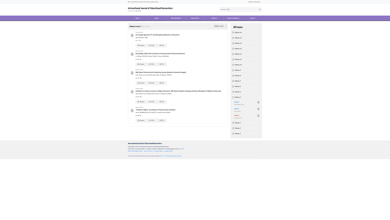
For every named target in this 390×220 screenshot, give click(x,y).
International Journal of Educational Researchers (150, 9)
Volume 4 (238, 97)
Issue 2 (237, 110)
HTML (152, 45)
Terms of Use (148, 151)
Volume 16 (238, 32)
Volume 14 (238, 43)
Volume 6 (238, 86)
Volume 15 (238, 38)
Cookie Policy (168, 151)
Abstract (141, 45)
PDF (162, 45)
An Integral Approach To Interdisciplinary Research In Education (158, 35)
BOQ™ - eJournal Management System (170, 156)
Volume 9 (238, 70)
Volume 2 (238, 128)
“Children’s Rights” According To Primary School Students (156, 110)
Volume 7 (238, 81)
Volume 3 (238, 123)
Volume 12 (238, 54)
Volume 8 (238, 75)
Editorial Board (176, 18)
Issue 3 (239, 103)
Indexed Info (195, 18)
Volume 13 (238, 49)
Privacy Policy (158, 151)
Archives (214, 18)
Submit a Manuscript (254, 2)
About (157, 18)
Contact (252, 18)
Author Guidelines (233, 18)
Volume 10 (238, 65)
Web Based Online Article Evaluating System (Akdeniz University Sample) (161, 72)
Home (137, 18)
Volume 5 (238, 92)
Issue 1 (238, 116)
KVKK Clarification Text (135, 151)
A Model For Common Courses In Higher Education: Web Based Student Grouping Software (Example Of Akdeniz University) (178, 91)
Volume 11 (238, 59)
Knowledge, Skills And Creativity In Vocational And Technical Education (160, 53)
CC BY (182, 149)
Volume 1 (238, 133)
